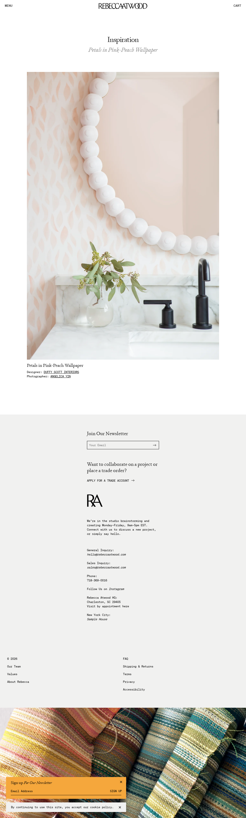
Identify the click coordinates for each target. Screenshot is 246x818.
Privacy (129, 681)
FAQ (125, 658)
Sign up (116, 791)
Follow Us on (105, 589)
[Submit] (152, 445)
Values (12, 674)
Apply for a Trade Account (108, 480)
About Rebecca (18, 681)
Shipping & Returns (138, 666)
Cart (237, 6)
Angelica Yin (60, 376)
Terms (127, 674)
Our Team (14, 666)
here (125, 606)
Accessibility (134, 689)
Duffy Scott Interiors (61, 372)
